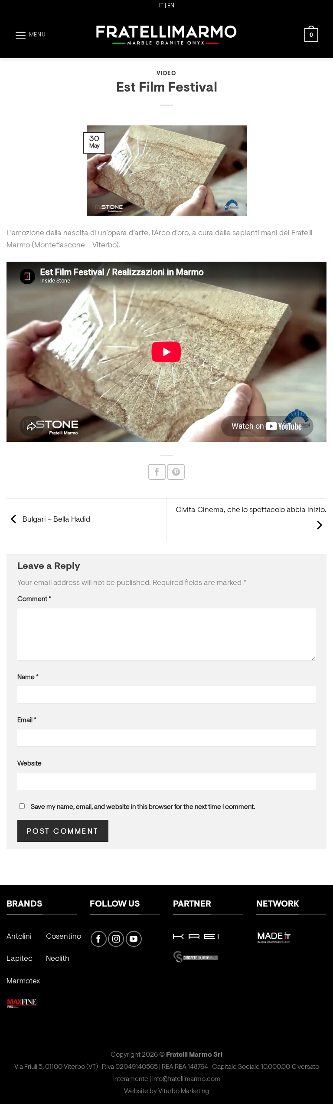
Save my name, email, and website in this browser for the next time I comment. (143, 807)
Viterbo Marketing (183, 1091)
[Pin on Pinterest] (176, 472)
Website (29, 763)
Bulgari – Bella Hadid (55, 520)
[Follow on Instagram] (116, 939)
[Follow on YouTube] (134, 939)
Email (26, 720)
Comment (34, 599)
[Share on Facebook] (157, 472)
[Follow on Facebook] (99, 939)
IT (161, 6)
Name (28, 677)
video (166, 73)
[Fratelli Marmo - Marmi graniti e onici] (166, 35)
